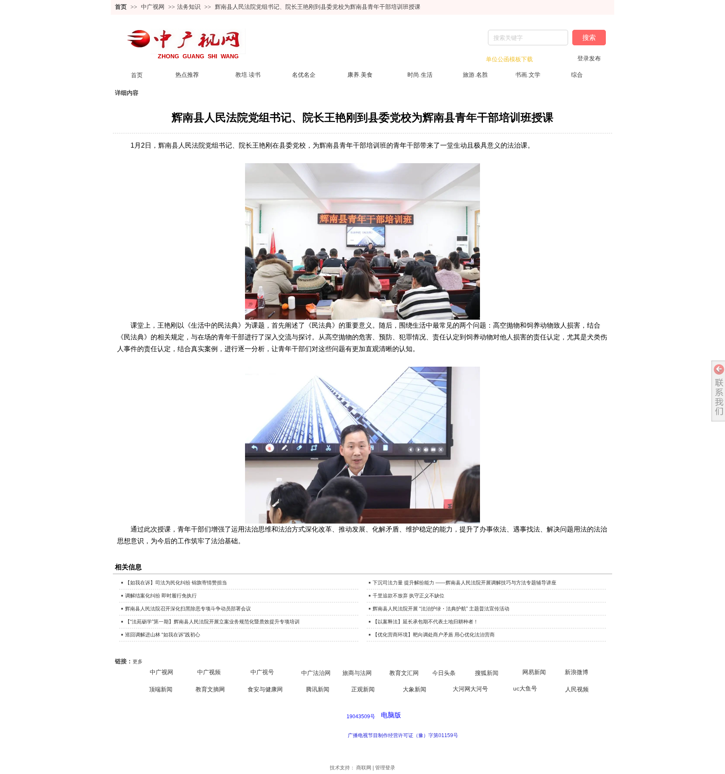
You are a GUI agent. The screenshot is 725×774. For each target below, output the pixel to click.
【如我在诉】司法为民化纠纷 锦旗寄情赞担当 (176, 583)
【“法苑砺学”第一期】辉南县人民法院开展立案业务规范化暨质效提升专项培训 (212, 622)
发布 (595, 58)
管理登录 (385, 768)
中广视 (158, 672)
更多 (138, 661)
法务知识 (189, 7)
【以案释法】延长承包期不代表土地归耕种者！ (425, 622)
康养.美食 (360, 75)
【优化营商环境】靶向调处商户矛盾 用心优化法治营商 (434, 635)
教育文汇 (401, 673)
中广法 (310, 673)
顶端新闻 (160, 689)
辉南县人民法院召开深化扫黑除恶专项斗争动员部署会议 (188, 609)
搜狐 (481, 673)
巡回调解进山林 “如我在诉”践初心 (162, 635)
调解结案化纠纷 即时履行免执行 (161, 596)
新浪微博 (576, 672)
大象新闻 (414, 689)
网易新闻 (534, 672)
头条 (450, 673)
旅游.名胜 (475, 75)
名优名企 (304, 75)
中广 (256, 672)
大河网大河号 (470, 689)
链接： (124, 661)
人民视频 (577, 689)
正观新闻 (363, 689)
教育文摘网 (210, 689)
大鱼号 (528, 688)
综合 (577, 75)
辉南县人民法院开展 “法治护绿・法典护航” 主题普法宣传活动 (441, 609)
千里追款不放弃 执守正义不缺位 (408, 596)
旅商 (348, 673)
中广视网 (153, 7)
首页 (121, 7)
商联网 (363, 768)
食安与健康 (262, 689)
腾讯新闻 (317, 689)
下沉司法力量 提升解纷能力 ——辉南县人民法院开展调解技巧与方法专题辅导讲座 (464, 583)
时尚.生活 (420, 75)
